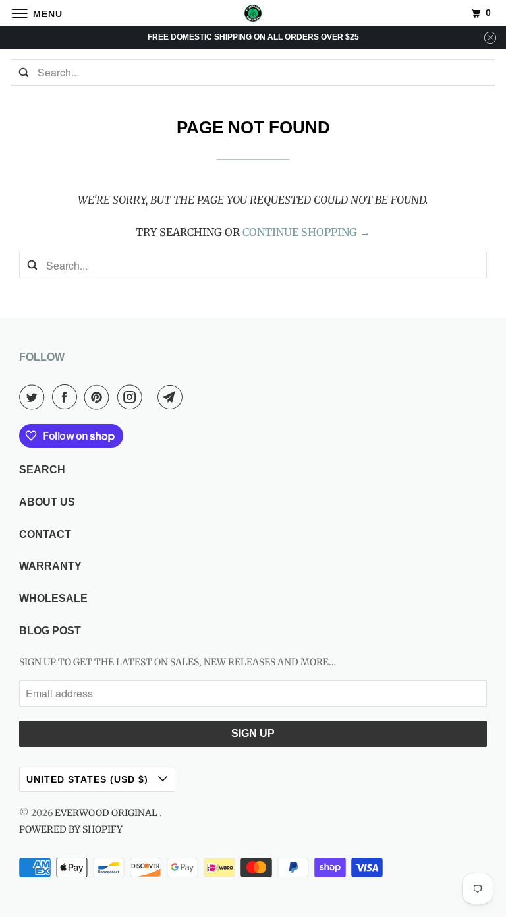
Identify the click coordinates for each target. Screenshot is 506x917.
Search (42, 469)
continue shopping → (306, 232)
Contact (45, 534)
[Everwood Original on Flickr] (152, 396)
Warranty (50, 566)
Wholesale (53, 598)
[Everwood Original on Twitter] (34, 396)
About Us (47, 502)
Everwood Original (107, 813)
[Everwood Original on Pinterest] (99, 396)
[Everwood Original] (253, 13)
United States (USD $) (89, 779)
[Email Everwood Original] (172, 396)
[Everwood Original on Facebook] (67, 396)
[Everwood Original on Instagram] (132, 396)
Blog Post (50, 630)
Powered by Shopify (71, 829)
